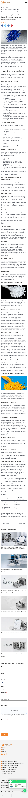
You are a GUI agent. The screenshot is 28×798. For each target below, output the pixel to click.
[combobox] (2, 682)
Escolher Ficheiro (14, 710)
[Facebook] (2, 25)
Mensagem (4, 719)
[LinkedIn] (8, 25)
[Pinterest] (12, 25)
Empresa (3, 692)
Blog (7, 7)
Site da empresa (5, 699)
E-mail (2, 673)
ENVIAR (5, 734)
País (2, 686)
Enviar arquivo (4, 705)
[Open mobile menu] (26, 2)
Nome (2, 666)
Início (2, 7)
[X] (5, 25)
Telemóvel (3, 679)
